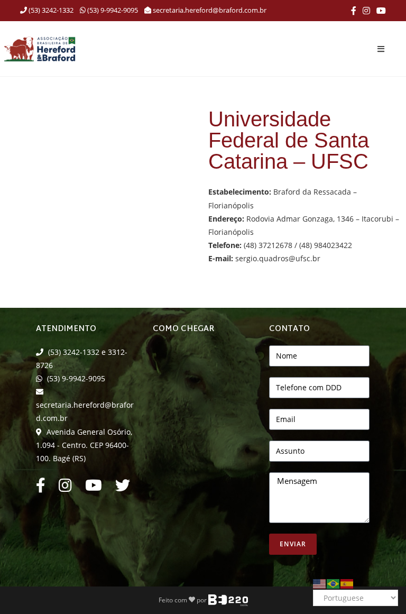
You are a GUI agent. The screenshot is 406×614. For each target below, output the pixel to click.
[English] (320, 583)
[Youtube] (93, 488)
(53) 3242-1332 (50, 10)
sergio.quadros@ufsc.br (277, 258)
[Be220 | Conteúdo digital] (228, 599)
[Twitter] (122, 488)
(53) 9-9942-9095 (112, 10)
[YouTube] (379, 10)
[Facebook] (353, 10)
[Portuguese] (333, 583)
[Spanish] (347, 583)
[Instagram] (366, 10)
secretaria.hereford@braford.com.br (209, 10)
